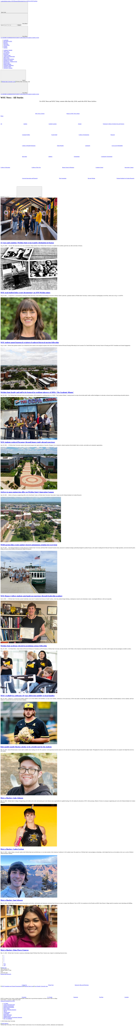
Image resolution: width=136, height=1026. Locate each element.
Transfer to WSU (7, 66)
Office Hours (6, 57)
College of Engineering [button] (84, 134)
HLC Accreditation (7, 1018)
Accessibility (6, 1013)
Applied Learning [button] (53, 123)
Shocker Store (6, 62)
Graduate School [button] (99, 167)
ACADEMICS (4, 37)
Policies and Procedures (8, 59)
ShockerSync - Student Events (10, 61)
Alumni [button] (79, 123)
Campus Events (6, 55)
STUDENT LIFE (18, 37)
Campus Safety (6, 1012)
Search (2, 25)
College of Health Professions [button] (28, 145)
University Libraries (7, 68)
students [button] (25, 123)
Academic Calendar (7, 50)
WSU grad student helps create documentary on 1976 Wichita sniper (25, 293)
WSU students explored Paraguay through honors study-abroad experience (28, 442)
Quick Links (3, 12)
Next (5, 964)
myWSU (31, 1)
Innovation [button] (24, 156)
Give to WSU (26, 1)
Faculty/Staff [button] (54, 134)
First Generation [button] (62, 178)
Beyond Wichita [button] (91, 178)
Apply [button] (9, 974)
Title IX (5, 1011)
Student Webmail (7, 64)
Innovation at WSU (10, 1)
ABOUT (31, 37)
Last (4, 965)
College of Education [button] (5, 167)
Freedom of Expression (8, 1006)
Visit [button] (7, 974)
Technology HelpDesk (8, 65)
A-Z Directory (6, 52)
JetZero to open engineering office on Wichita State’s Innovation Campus (27, 492)
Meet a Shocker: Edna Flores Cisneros (15, 950)
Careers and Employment (9, 56)
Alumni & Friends (5, 1001)
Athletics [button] (50, 156)
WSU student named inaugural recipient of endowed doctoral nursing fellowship (30, 342)
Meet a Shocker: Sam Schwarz (12, 900)
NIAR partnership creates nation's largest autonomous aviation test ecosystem (29, 545)
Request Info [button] (3, 974)
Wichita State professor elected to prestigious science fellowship (24, 646)
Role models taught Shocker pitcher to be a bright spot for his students (26, 747)
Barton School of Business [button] (68, 167)
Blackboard (6, 54)
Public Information (7, 1014)
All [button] (1, 123)
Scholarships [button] (77, 156)
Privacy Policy (6, 1008)
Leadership (3, 1)
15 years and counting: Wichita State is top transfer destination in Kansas (27, 243)
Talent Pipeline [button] (60, 145)
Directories (20, 1)
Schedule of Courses (8, 60)
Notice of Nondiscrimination (9, 1009)
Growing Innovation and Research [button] (30, 178)
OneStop (35, 1)
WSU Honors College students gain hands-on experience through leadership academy (31, 596)
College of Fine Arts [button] (36, 167)
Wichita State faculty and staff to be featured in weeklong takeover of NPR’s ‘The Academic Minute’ (37, 392)
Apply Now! (6, 51)
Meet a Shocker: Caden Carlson (12, 849)
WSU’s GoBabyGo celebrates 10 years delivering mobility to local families (28, 696)
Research (16, 1)
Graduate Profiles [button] (26, 134)
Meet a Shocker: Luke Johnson (12, 798)
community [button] (87, 145)
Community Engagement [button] (106, 156)
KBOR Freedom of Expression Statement (12, 1017)
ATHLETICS (25, 37)
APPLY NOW (36, 37)
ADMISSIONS (10, 37)
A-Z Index (5, 1003)
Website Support (7, 1016)
